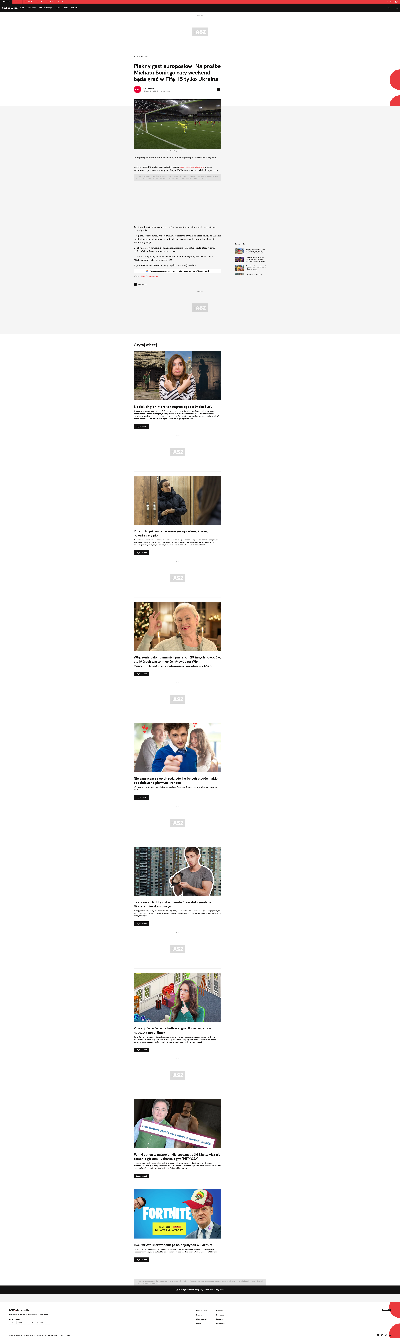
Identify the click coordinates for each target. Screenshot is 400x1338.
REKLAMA (74, 8)
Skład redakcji (201, 1319)
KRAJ (40, 8)
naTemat (17, 2)
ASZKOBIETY (31, 8)
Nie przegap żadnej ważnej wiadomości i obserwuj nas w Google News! (179, 271)
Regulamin (220, 1319)
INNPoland (28, 2)
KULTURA (58, 8)
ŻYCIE (22, 8)
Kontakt (199, 1323)
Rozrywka (61, 2)
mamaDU (39, 2)
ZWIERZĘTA (48, 8)
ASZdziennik (6, 2)
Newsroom (220, 1315)
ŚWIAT (66, 8)
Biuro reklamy (201, 1311)
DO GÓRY (386, 1310)
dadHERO (50, 2)
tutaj (205, 178)
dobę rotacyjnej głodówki (191, 167)
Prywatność (220, 1323)
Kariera (199, 1315)
